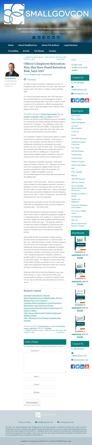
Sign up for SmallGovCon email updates (79, 67)
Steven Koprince (47, 74)
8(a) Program (75, 116)
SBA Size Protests (77, 182)
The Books (39, 51)
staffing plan (32, 328)
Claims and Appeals (78, 122)
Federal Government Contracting (78, 143)
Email (37, 384)
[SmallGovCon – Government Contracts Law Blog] (46, 417)
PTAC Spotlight (76, 172)
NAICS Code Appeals (78, 165)
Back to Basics (76, 119)
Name (37, 376)
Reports (74, 175)
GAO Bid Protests (43, 326)
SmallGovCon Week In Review (79, 195)
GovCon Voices (76, 158)
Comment (35, 351)
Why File (74, 220)
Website (36, 392)
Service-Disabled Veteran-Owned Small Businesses (78, 188)
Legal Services (70, 45)
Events (26, 51)
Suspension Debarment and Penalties (79, 206)
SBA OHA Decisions (78, 179)
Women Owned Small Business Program (78, 225)
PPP (73, 168)
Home (11, 45)
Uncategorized (76, 217)
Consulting (13, 51)
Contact (52, 51)
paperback (76, 255)
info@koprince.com (79, 90)
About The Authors (50, 45)
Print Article (31, 80)
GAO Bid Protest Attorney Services (37, 295)
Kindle (80, 258)
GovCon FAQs (76, 155)
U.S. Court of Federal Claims (78, 212)
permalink (48, 328)
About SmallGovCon (27, 45)
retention (26, 328)
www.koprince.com (80, 94)
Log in (69, 441)
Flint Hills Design (62, 441)
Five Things (75, 148)
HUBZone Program (77, 162)
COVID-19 (74, 132)
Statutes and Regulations (75, 201)
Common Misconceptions (76, 127)
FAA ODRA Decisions (78, 138)
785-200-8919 (78, 83)
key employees (60, 326)
